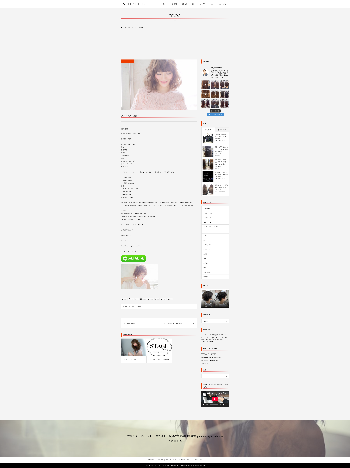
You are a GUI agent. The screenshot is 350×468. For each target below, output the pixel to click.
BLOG (211, 4)
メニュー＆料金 (222, 4)
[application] (215, 399)
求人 (128, 61)
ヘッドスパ (207, 249)
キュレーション (208, 213)
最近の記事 (208, 130)
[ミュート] (223, 405)
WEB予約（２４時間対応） (209, 354)
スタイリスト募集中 (136, 306)
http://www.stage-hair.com (209, 360)
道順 (193, 4)
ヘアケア (206, 240)
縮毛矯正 (174, 4)
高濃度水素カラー (209, 272)
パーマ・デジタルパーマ (211, 227)
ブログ (205, 231)
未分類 (205, 254)
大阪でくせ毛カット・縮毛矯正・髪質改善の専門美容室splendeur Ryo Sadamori (175, 436)
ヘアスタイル (207, 245)
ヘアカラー (207, 236)
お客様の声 (207, 208)
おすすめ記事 (222, 130)
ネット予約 (202, 4)
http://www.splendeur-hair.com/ (211, 357)
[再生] (204, 405)
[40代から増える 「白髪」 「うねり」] (205, 84)
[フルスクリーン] (226, 405)
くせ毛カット (164, 4)
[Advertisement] (175, 44)
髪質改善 (184, 4)
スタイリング (207, 222)
